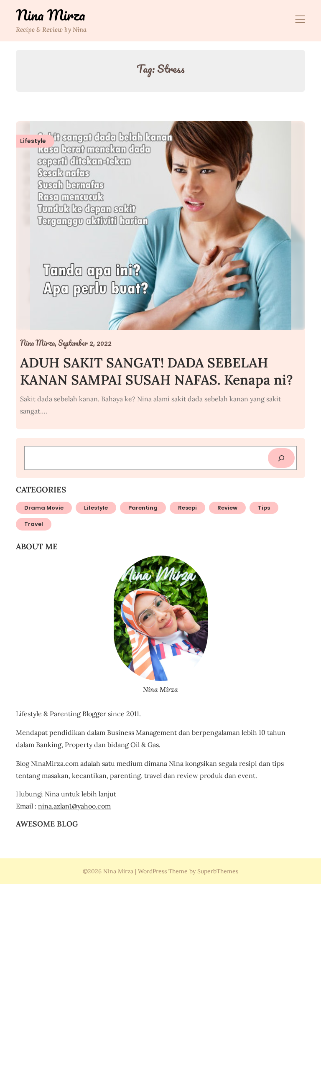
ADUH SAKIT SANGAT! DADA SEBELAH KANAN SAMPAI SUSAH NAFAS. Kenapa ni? (156, 371)
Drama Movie (44, 508)
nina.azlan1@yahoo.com (74, 806)
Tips (264, 508)
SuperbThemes (217, 871)
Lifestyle (96, 508)
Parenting (143, 508)
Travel (33, 524)
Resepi (187, 508)
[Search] (281, 458)
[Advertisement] (160, 980)
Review (227, 508)
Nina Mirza (50, 15)
